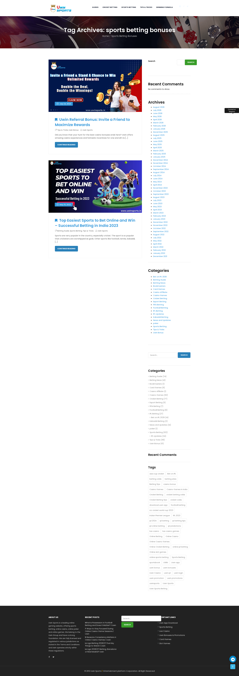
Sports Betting (128, 7)
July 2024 (157, 175)
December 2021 (160, 256)
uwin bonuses (169, 567)
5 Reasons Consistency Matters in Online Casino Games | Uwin (100, 638)
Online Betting (155, 536)
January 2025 (159, 157)
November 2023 (160, 188)
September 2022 (160, 231)
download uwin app (158, 505)
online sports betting (159, 557)
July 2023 (157, 200)
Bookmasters (159, 286)
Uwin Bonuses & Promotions (172, 635)
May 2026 (157, 116)
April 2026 (157, 119)
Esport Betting (159, 301)
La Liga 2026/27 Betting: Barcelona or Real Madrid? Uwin (100, 650)
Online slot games (157, 552)
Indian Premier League (159, 515)
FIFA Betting (158, 304)
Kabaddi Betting (160, 317)
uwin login (178, 573)
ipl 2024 (152, 520)
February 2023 (159, 216)
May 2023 (157, 206)
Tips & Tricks (146, 7)
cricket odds (176, 499)
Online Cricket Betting (159, 546)
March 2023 (158, 212)
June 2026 (157, 113)
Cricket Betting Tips (158, 499)
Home (105, 36)
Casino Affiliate (160, 292)
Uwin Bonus (74, 130)
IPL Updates (158, 314)
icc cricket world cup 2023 (161, 510)
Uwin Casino (155, 573)
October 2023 (159, 191)
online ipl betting (180, 546)
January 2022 (159, 253)
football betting (178, 505)
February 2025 (159, 153)
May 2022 (157, 240)
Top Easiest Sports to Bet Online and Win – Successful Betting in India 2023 (95, 223)
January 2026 (159, 129)
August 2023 (158, 197)
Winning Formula (164, 7)
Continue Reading (66, 144)
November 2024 (160, 163)
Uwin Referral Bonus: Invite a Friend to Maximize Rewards (92, 122)
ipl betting (164, 520)
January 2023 (159, 219)
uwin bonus (154, 567)
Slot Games (164, 643)
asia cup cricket (156, 473)
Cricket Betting (109, 7)
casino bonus (169, 484)
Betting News (159, 283)
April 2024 (157, 184)
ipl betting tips (178, 520)
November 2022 (160, 225)
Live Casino (164, 631)
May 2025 (157, 144)
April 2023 (157, 209)
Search (151, 61)
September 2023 (161, 194)
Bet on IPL (171, 473)
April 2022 (157, 244)
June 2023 (157, 203)
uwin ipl (167, 573)
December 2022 (160, 222)
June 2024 (157, 178)
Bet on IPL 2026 (160, 276)
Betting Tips (154, 484)
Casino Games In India (177, 489)
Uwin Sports (88, 130)
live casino (154, 531)
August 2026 (158, 107)
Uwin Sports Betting (158, 588)
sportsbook (154, 562)
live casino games (170, 531)
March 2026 (158, 122)
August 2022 (158, 234)
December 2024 (160, 160)
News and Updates (162, 320)
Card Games (159, 289)
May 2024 (157, 181)
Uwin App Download (168, 623)
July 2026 (157, 110)
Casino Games (160, 295)
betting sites (170, 479)
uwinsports (154, 583)
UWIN (165, 562)
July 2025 (157, 138)
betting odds (155, 479)
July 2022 (157, 237)
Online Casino (172, 536)
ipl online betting (157, 526)
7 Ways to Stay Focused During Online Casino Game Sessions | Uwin (99, 631)
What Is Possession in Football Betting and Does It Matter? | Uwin (100, 624)
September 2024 (161, 169)
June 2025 (157, 141)
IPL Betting (158, 311)
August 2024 (159, 172)
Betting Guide (63, 231)
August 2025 (159, 135)
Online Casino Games (159, 541)
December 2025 (160, 132)
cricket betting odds (175, 494)
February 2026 (159, 125)
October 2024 (159, 166)
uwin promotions (174, 578)
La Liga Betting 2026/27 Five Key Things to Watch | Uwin (99, 644)
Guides (95, 7)
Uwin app (175, 562)
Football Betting (160, 307)
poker (155, 323)
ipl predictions (174, 526)
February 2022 (159, 250)
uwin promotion (156, 578)
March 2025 (158, 150)
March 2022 (158, 247)
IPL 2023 (176, 515)
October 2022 (159, 228)
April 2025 (157, 147)
